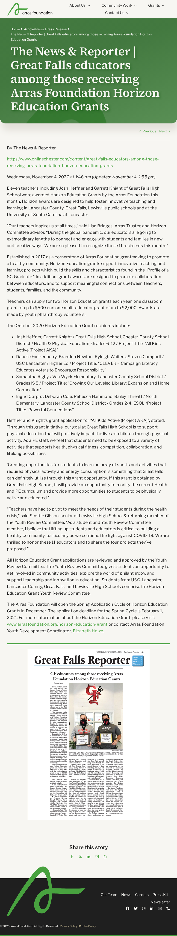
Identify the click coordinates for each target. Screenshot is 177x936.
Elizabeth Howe (88, 630)
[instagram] (143, 908)
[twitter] (136, 908)
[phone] (168, 908)
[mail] (160, 908)
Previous (149, 131)
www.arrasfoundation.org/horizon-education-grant (57, 624)
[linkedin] (151, 908)
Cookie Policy (87, 926)
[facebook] (127, 908)
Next (163, 131)
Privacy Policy (68, 926)
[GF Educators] (89, 650)
